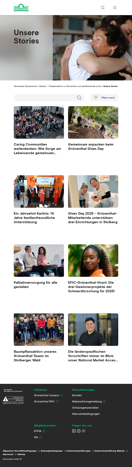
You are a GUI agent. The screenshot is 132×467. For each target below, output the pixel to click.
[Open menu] (114, 7)
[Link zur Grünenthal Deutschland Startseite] (13, 390)
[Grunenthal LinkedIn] (74, 431)
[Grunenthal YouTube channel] (83, 431)
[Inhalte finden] (103, 7)
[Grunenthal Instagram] (78, 431)
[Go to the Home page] (30, 7)
